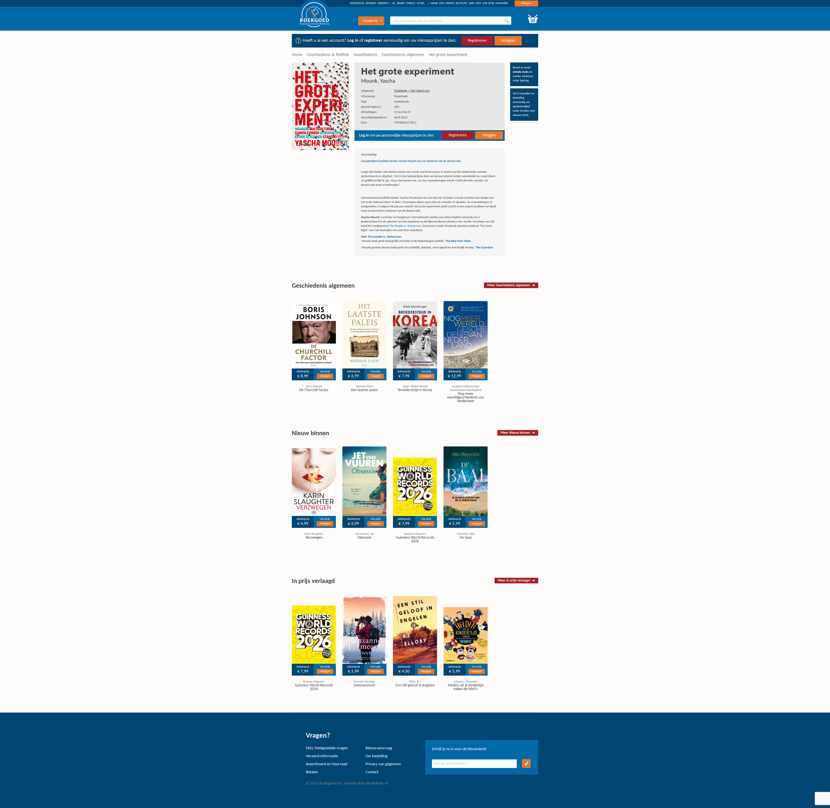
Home (297, 55)
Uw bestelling (377, 756)
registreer (373, 40)
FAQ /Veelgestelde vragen (327, 748)
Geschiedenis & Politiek (328, 55)
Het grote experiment (448, 55)
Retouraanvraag (379, 748)
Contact (372, 772)
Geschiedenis (365, 55)
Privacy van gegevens (383, 764)
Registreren (477, 41)
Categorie (370, 21)
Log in (352, 40)
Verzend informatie (322, 756)
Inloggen (526, 3)
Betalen (312, 772)
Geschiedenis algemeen (403, 55)
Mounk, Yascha (378, 81)
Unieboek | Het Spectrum (412, 91)
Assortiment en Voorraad (326, 764)
